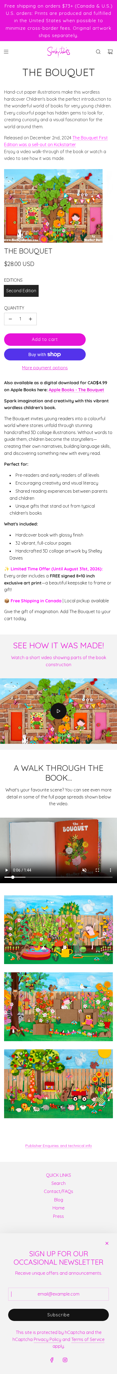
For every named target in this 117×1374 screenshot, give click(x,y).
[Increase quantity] (30, 319)
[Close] (107, 1243)
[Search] (98, 52)
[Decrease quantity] (10, 319)
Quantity (14, 308)
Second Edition (21, 290)
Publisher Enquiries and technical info (58, 1145)
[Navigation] (6, 52)
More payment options (45, 367)
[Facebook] (52, 1360)
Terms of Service (87, 1339)
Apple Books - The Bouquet (76, 389)
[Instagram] (65, 1360)
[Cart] (110, 52)
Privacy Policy (47, 1339)
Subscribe (58, 1314)
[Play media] (58, 711)
